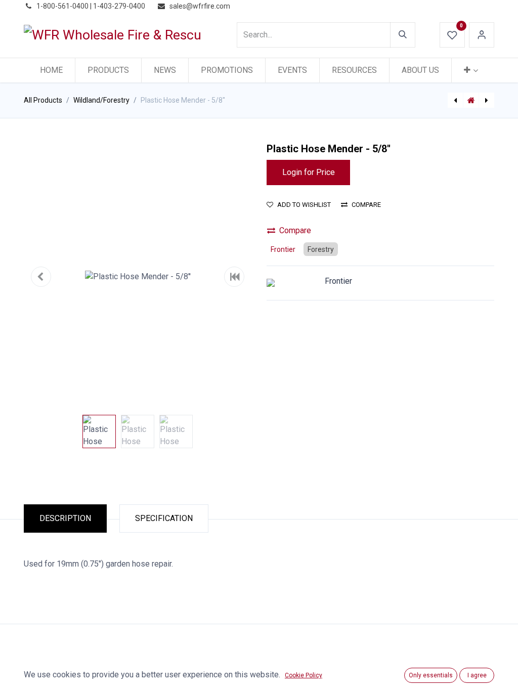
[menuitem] (51, 70)
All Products (43, 100)
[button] (41, 277)
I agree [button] (477, 675)
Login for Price (308, 172)
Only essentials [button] (431, 675)
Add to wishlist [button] (304, 204)
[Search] (402, 35)
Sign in (481, 35)
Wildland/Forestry (101, 100)
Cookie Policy (303, 675)
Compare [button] (366, 204)
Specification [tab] (164, 518)
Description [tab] (65, 518)
